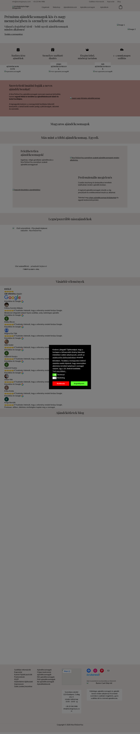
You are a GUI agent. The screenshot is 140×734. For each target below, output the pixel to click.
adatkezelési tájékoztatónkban (64, 357)
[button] (54, 374)
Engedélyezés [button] (79, 383)
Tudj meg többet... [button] (59, 371)
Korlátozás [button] (61, 383)
